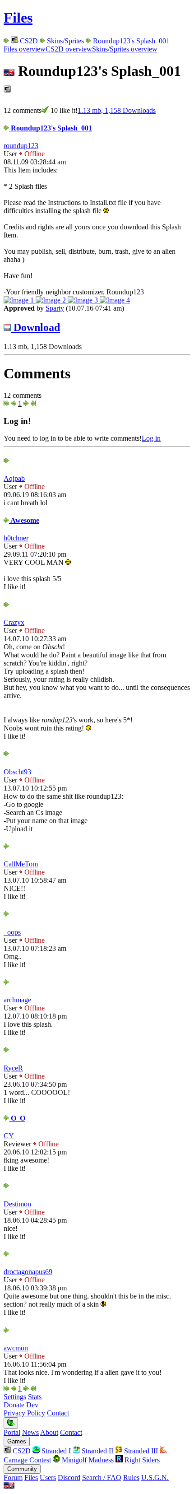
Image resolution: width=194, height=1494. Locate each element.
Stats (35, 1397)
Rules (131, 1477)
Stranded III (140, 1451)
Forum (13, 1477)
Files (18, 17)
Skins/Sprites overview (124, 49)
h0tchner (16, 538)
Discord (69, 1477)
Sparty (55, 308)
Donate (14, 1405)
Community (22, 1469)
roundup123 (21, 145)
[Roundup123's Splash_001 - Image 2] (52, 300)
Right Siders (141, 1460)
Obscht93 (17, 772)
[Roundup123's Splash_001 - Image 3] (84, 300)
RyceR (13, 1068)
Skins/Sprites (65, 41)
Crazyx (14, 622)
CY (9, 1136)
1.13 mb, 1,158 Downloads (117, 110)
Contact (58, 1413)
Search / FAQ (101, 1477)
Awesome (24, 520)
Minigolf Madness (87, 1460)
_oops (12, 932)
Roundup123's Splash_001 (131, 41)
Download (35, 327)
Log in (151, 438)
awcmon (16, 1348)
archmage (17, 1000)
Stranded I (55, 1451)
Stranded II (96, 1451)
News (30, 1432)
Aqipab (14, 478)
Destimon (17, 1204)
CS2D (29, 41)
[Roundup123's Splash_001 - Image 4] (115, 300)
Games (16, 1441)
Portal (12, 1432)
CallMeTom (21, 864)
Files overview (25, 49)
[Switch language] (9, 1486)
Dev (32, 1405)
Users (48, 1477)
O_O (17, 1118)
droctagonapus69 (28, 1271)
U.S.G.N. (155, 1477)
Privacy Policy (24, 1413)
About (49, 1432)
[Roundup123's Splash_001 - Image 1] (20, 300)
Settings (15, 1397)
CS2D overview (69, 49)
